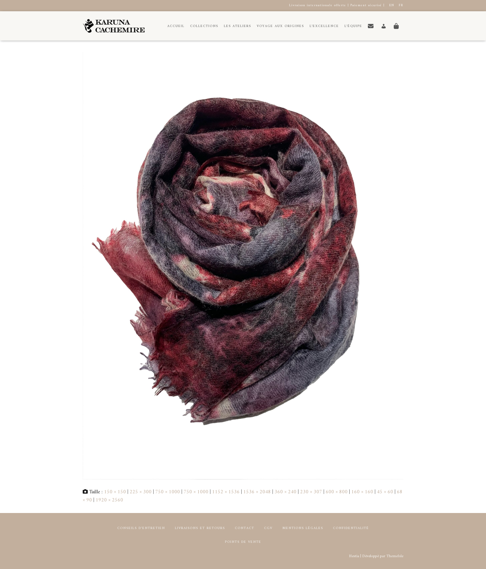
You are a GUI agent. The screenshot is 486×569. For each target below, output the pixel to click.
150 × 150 (115, 492)
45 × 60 (385, 492)
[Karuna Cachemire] (113, 26)
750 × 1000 (167, 492)
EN (391, 5)
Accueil (175, 26)
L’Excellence (324, 26)
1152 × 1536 (226, 492)
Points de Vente (243, 542)
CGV (268, 528)
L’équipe (353, 26)
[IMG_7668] (243, 265)
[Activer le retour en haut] (475, 558)
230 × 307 (311, 492)
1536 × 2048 (257, 492)
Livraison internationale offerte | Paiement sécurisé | (337, 5)
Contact (244, 528)
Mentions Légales (302, 528)
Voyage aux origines (280, 26)
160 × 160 (362, 492)
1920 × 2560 (109, 500)
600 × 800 (337, 492)
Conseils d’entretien (141, 528)
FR (401, 5)
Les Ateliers (237, 26)
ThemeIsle (394, 556)
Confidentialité (351, 528)
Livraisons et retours (200, 528)
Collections (204, 26)
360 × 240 (285, 492)
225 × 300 (141, 492)
